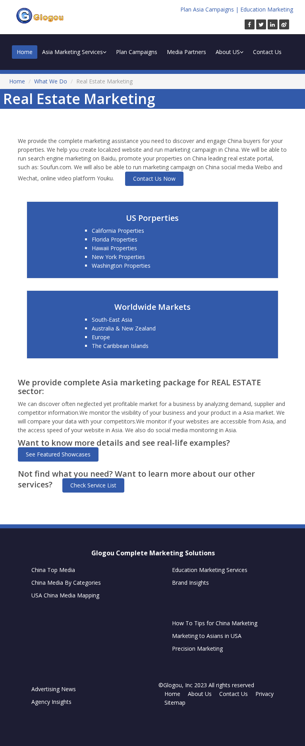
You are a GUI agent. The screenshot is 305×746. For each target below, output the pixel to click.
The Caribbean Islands (120, 346)
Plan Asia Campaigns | (209, 9)
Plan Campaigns (136, 52)
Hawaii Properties (114, 248)
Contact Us (267, 52)
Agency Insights (51, 701)
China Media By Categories (66, 582)
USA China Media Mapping (65, 595)
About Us (200, 694)
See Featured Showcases (58, 454)
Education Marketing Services (209, 570)
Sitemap (174, 702)
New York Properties (118, 257)
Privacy (264, 694)
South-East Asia (112, 319)
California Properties (118, 230)
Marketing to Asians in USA (206, 636)
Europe (101, 337)
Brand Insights (190, 582)
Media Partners (186, 52)
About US (228, 52)
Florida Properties (114, 239)
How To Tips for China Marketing (214, 623)
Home (25, 52)
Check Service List (93, 485)
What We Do (50, 81)
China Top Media (53, 570)
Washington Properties (121, 265)
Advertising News (53, 689)
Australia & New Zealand (124, 328)
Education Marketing (266, 9)
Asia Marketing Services (72, 52)
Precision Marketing (197, 648)
